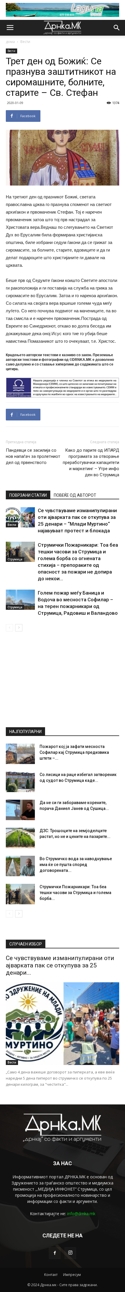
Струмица (15, 559)
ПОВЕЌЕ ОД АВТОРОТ (75, 495)
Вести (25, 41)
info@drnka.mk (81, 1213)
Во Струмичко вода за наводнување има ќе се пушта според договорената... (76, 864)
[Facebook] (54, 1253)
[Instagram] (70, 1253)
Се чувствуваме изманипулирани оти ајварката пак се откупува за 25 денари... (60, 965)
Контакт (51, 1274)
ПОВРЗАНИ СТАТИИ (28, 495)
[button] (117, 28)
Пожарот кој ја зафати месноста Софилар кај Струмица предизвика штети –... (74, 752)
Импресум (72, 1274)
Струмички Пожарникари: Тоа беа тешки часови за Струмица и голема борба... (75, 892)
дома (10, 41)
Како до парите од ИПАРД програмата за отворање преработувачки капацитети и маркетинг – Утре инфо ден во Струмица (91, 462)
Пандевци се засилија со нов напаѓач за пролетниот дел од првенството (33, 456)
